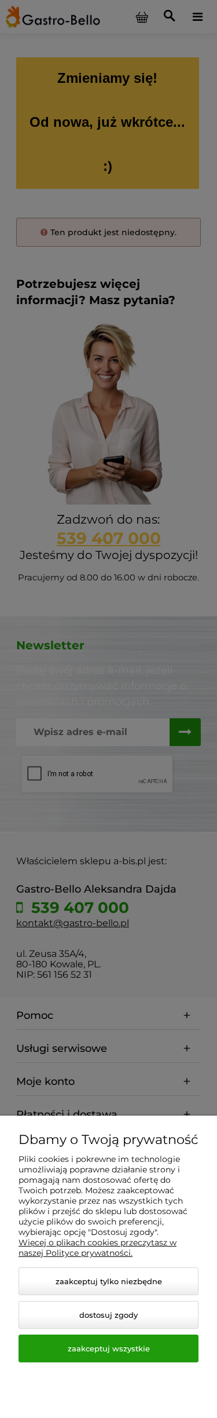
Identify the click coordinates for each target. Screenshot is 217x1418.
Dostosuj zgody (108, 1315)
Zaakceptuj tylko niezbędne (109, 1281)
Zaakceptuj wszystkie (109, 1348)
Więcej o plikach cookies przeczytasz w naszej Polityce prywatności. (97, 1247)
